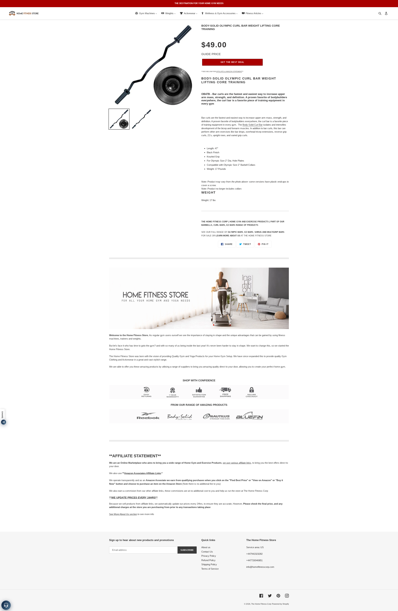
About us (205, 547)
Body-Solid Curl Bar (253, 124)
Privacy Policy (208, 556)
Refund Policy (208, 560)
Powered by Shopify (280, 604)
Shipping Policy (209, 564)
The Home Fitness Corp (261, 604)
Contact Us (207, 551)
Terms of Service (210, 568)
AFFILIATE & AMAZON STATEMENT (229, 71)
